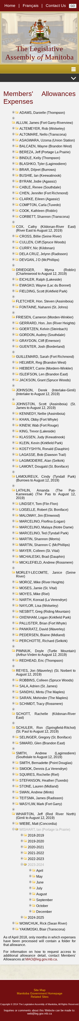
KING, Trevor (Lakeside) (37, 431)
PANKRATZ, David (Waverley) (42, 629)
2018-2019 (36, 835)
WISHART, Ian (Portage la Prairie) (44, 829)
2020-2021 (36, 847)
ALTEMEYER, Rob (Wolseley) (42, 128)
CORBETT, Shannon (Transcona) (44, 216)
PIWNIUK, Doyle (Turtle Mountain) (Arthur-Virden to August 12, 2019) (46, 652)
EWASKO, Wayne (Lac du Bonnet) (45, 285)
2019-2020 (36, 841)
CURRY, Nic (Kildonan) (37, 248)
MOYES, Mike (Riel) (34, 594)
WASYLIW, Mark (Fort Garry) (40, 804)
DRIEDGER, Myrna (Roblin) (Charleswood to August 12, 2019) (46, 271)
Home (9, 5)
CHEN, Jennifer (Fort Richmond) (43, 193)
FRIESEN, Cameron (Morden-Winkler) (44, 317)
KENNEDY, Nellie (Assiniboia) (42, 413)
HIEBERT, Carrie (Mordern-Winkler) (46, 368)
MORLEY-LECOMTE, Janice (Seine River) (46, 574)
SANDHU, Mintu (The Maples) (42, 692)
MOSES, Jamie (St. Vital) (38, 588)
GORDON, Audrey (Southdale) (42, 335)
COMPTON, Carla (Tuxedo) (40, 205)
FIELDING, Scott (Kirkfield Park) (43, 291)
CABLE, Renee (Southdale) (40, 187)
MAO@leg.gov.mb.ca (41, 959)
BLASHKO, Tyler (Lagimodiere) (42, 164)
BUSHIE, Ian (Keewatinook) (40, 175)
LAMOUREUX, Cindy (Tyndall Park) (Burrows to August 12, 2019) (46, 478)
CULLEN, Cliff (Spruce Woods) (42, 242)
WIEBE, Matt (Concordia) (38, 823)
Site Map (40, 990)
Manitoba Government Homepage (39, 993)
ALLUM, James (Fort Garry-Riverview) (44, 123)
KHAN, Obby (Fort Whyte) (38, 419)
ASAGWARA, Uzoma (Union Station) (47, 140)
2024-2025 (36, 917)
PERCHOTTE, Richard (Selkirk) (43, 641)
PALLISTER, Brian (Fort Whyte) (43, 623)
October (42, 906)
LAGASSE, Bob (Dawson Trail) (42, 455)
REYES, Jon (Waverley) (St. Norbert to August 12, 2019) (46, 672)
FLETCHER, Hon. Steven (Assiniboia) (44, 301)
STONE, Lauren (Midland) (38, 786)
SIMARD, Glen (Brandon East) (42, 743)
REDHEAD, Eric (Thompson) (41, 660)
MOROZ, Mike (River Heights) (41, 582)
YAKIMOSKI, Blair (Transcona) (42, 929)
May (39, 876)
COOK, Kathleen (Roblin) (38, 211)
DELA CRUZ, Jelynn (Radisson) (43, 254)
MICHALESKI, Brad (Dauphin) (42, 556)
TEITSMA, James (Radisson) (41, 798)
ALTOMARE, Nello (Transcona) (42, 134)
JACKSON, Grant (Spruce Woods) (45, 380)
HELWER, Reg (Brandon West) (42, 362)
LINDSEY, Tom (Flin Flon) (38, 504)
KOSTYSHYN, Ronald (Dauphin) (44, 449)
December (44, 911)
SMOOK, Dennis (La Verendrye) (43, 769)
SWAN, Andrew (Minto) (36, 792)
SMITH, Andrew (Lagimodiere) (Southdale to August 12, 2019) (46, 755)
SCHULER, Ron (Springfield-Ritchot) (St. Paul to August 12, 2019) (46, 729)
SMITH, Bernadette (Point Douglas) (45, 763)
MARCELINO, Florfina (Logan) (42, 521)
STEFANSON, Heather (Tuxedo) (43, 780)
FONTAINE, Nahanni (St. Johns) (43, 307)
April (39, 870)
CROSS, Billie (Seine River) (40, 236)
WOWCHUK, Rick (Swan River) (43, 923)
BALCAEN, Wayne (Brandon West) (45, 146)
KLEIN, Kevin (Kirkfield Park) (41, 443)
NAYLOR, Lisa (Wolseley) (38, 605)
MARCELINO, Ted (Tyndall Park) (43, 533)
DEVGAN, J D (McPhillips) (39, 260)
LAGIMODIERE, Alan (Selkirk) (41, 460)
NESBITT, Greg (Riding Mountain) (44, 611)
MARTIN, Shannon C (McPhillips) (44, 545)
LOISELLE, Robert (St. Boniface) (43, 509)
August (41, 894)
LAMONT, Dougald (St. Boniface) (44, 466)
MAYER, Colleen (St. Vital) (39, 551)
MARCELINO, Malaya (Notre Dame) (46, 527)
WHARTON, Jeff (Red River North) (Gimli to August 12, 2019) (46, 816)
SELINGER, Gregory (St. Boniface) (45, 737)
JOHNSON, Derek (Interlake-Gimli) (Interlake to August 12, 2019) (46, 392)
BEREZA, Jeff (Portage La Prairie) (44, 152)
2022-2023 (36, 859)
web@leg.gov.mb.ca (39, 1013)
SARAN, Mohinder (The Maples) (43, 698)
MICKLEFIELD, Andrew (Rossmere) (46, 562)
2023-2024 (36, 865)
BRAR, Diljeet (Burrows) (37, 169)
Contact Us (56, 5)
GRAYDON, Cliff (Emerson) (39, 340)
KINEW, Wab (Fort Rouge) (39, 425)
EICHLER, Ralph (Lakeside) (40, 279)
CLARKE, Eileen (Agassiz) (39, 199)
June (40, 882)
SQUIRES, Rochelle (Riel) (39, 774)
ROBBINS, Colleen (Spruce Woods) (46, 680)
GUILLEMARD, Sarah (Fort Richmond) (45, 356)
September (44, 900)
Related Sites (39, 996)
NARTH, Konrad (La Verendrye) (43, 600)
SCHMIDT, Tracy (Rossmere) (41, 704)
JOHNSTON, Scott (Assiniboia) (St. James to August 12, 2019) (46, 406)
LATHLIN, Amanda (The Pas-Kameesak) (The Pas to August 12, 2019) (46, 494)
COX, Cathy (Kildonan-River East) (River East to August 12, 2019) (46, 228)
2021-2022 (36, 853)
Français (31, 5)
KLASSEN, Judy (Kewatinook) (42, 437)
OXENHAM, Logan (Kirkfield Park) (45, 617)
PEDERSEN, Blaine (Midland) (42, 635)
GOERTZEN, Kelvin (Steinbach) (43, 329)
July (39, 888)
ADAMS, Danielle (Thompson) (42, 112)
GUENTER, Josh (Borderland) (42, 346)
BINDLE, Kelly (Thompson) (39, 158)
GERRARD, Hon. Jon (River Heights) (47, 323)
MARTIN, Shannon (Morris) (39, 539)
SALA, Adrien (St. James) (38, 686)
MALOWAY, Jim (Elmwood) (39, 515)
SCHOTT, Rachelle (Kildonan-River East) (46, 715)
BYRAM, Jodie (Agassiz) (37, 181)
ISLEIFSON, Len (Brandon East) (43, 374)
